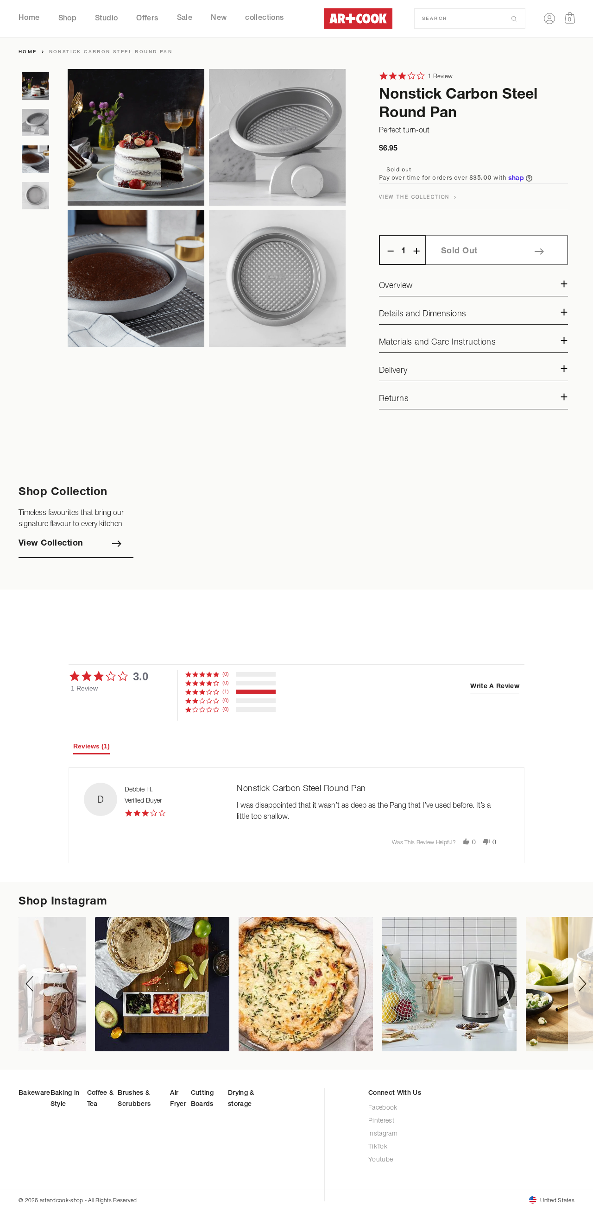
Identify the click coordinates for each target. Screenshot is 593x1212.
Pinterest (381, 1121)
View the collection (415, 197)
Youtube (381, 1160)
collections (264, 18)
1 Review (440, 76)
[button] (494, 686)
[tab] (91, 748)
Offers (147, 18)
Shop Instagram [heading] (63, 902)
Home (29, 18)
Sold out (459, 251)
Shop (67, 18)
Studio (106, 18)
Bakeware (34, 1093)
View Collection (51, 544)
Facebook (382, 1108)
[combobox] (466, 18)
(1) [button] (225, 691)
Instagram (382, 1134)
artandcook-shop (61, 1200)
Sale (185, 18)
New (219, 18)
